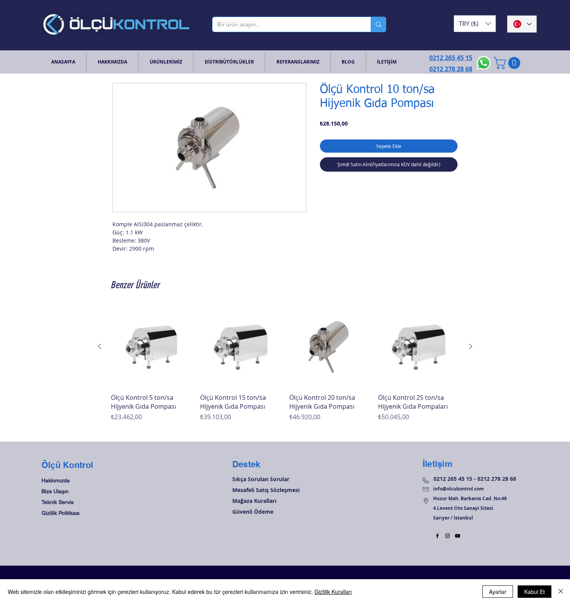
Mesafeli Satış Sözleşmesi (266, 490)
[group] (285, 368)
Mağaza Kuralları (254, 500)
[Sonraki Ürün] (470, 346)
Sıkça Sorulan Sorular (260, 479)
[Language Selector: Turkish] (522, 24)
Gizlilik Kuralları (333, 591)
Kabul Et (534, 591)
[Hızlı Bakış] (151, 346)
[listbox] (475, 23)
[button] (475, 23)
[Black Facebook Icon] (437, 536)
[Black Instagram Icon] (447, 536)
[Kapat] (560, 591)
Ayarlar (497, 591)
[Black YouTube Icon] (457, 536)
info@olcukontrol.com (458, 488)
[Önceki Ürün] (99, 346)
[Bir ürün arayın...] (378, 24)
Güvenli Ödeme (252, 511)
